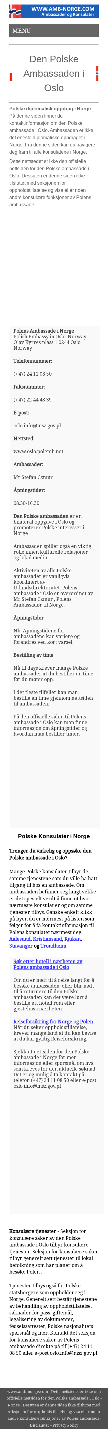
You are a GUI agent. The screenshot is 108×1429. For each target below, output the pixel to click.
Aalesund (20, 939)
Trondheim (53, 946)
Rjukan (72, 939)
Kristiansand (47, 939)
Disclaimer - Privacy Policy (54, 1425)
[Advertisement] (54, 265)
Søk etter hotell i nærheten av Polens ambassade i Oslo (48, 964)
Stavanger (21, 946)
